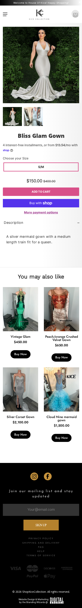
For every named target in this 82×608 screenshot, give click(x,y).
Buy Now (20, 354)
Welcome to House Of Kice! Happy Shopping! (41, 3)
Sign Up (41, 525)
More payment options (41, 212)
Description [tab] (13, 223)
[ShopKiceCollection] (39, 14)
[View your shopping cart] (75, 14)
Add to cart (41, 191)
